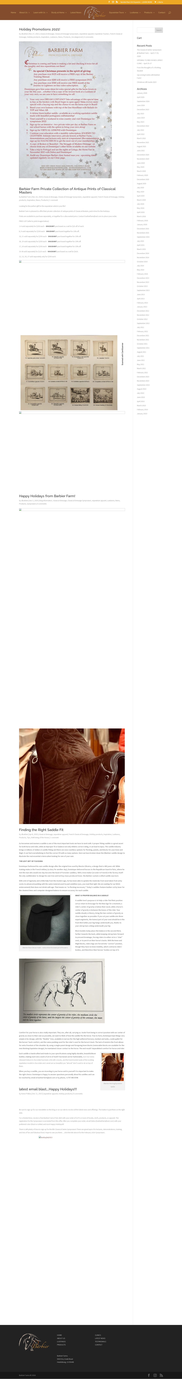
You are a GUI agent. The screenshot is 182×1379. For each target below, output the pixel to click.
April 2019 (140, 196)
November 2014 (143, 257)
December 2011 (143, 335)
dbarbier (24, 34)
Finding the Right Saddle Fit (41, 830)
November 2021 (143, 142)
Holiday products (33, 37)
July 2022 (140, 130)
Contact (161, 13)
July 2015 (140, 241)
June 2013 (141, 294)
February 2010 (142, 409)
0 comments (88, 37)
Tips (28, 837)
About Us (23, 13)
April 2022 (140, 134)
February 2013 (142, 303)
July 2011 (140, 356)
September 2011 (143, 348)
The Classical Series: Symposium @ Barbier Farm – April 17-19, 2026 (149, 53)
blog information (45, 500)
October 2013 (142, 286)
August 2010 (141, 389)
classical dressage (47, 34)
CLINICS (98, 1335)
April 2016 (140, 212)
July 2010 (140, 393)
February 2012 (142, 331)
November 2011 (143, 339)
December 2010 (143, 376)
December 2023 (143, 109)
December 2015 (143, 228)
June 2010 (141, 397)
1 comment (53, 200)
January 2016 (142, 224)
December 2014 (143, 253)
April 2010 (140, 401)
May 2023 (140, 122)
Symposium (31, 504)
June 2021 (141, 150)
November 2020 (143, 159)
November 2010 (143, 381)
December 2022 (143, 126)
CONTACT (98, 1344)
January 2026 (142, 93)
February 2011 (142, 372)
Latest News (75, 13)
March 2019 (141, 200)
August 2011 (141, 352)
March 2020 (141, 171)
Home (13, 13)
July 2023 (140, 113)
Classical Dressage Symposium (66, 34)
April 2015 (140, 245)
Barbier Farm (26, 197)
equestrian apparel (86, 34)
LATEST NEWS (100, 1338)
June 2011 (141, 360)
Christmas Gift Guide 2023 (146, 82)
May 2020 (140, 167)
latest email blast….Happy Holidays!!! (48, 1089)
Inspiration (45, 37)
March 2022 (141, 138)
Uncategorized (77, 37)
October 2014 (142, 261)
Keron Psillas (26, 1093)
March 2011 (141, 368)
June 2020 (141, 163)
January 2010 (142, 413)
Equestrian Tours (116, 13)
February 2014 (142, 274)
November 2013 (143, 282)
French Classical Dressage (108, 197)
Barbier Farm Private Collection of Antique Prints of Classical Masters (67, 190)
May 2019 (140, 191)
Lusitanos (134, 13)
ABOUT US (61, 1338)
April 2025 (140, 97)
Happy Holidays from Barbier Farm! (47, 496)
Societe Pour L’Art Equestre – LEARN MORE (136, 2)
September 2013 (143, 290)
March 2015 (141, 249)
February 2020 (142, 175)
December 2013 (143, 278)
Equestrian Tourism (102, 34)
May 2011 (140, 364)
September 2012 (143, 323)
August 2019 (141, 183)
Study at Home (57, 13)
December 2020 (143, 154)
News (60, 37)
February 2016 (142, 220)
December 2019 (143, 179)
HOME (59, 1335)
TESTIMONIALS (100, 1341)
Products (148, 13)
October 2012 (142, 319)
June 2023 (141, 118)
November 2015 (143, 233)
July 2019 (140, 187)
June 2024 (141, 105)
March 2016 (141, 216)
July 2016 (140, 204)
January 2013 (142, 307)
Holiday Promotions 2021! (39, 29)
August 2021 (141, 146)
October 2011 (142, 344)
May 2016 (140, 208)
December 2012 (143, 311)
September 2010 (143, 385)
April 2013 (140, 298)
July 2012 (140, 327)
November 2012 (143, 315)
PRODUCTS (61, 1344)
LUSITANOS (61, 1341)
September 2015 (143, 237)
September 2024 (143, 101)
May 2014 (140, 270)
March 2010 (141, 405)
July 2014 (140, 265)
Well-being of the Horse (40, 837)
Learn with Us (39, 13)
